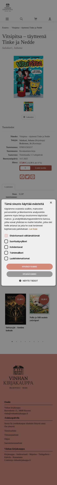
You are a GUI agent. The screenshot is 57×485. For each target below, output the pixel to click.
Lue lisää (33, 229)
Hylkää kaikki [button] (29, 274)
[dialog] (28, 242)
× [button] (51, 203)
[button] (28, 280)
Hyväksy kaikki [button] (29, 266)
